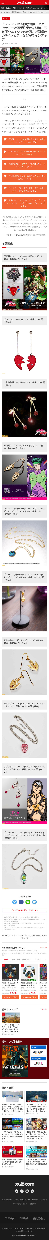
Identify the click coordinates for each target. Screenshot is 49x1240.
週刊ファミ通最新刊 (12, 1041)
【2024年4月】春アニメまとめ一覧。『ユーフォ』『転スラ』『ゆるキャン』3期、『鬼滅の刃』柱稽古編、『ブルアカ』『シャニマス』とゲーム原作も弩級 (36, 1135)
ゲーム (6, 959)
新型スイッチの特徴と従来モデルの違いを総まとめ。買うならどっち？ (12, 1161)
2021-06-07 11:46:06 (36, 234)
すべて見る (43, 947)
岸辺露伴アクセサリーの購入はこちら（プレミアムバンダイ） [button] (26, 177)
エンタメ (32, 12)
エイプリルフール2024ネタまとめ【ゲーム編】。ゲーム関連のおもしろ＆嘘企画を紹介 (36, 1162)
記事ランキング (10, 1009)
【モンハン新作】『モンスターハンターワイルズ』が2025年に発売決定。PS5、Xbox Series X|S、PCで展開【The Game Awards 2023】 (10, 1028)
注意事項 (44, 1199)
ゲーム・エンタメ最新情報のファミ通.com (14, 12)
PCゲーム (20, 8)
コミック (38, 959)
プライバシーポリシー (22, 1199)
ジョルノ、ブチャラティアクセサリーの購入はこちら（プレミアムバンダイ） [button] (26, 189)
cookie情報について (20, 1204)
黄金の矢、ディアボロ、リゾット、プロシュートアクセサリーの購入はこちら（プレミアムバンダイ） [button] (24, 203)
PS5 (14, 8)
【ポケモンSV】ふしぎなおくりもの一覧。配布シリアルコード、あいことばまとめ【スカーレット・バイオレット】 (36, 1107)
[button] (38, 1052)
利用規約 (35, 1199)
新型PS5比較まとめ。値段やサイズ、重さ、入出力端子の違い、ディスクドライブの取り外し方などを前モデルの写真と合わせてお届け (12, 1107)
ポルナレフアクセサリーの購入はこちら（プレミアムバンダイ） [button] (26, 153)
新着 (2, 8)
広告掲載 (33, 1204)
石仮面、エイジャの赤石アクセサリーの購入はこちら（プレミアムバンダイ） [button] (26, 140)
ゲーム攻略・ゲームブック (21, 959)
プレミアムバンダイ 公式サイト (24, 910)
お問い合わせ (7, 1199)
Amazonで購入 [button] (11, 997)
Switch (8, 8)
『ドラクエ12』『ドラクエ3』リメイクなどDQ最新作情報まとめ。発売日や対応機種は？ (12, 1135)
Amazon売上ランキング (14, 947)
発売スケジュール (32, 8)
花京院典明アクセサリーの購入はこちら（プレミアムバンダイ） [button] (26, 165)
